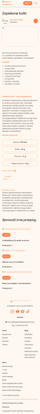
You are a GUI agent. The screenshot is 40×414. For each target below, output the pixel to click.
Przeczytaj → (7, 245)
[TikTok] (27, 312)
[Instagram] (12, 312)
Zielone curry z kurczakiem (13, 262)
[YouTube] (17, 312)
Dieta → (28, 3)
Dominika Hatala (16, 20)
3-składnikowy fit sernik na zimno (15, 240)
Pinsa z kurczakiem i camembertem (16, 283)
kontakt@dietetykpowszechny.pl (21, 322)
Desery (6, 235)
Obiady (6, 256)
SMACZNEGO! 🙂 (9, 171)
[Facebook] (22, 312)
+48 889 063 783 (21, 325)
